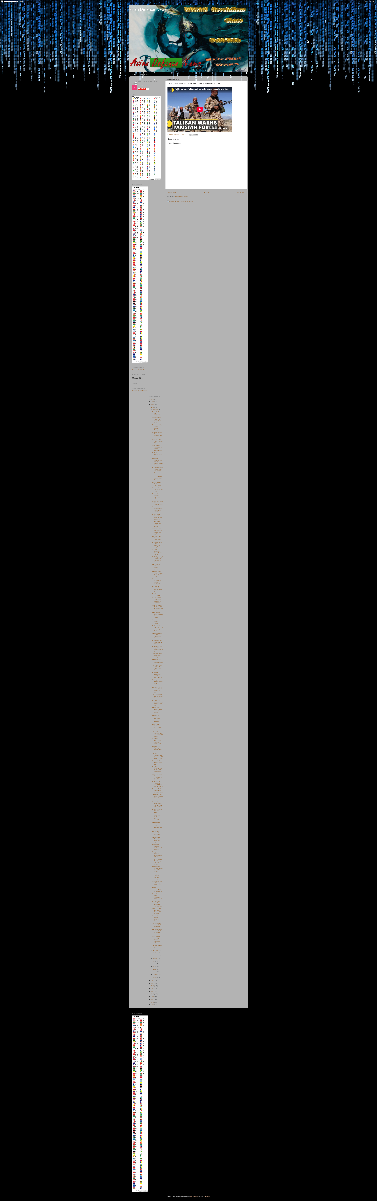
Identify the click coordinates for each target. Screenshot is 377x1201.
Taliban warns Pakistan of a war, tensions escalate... (156, 524)
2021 (152, 407)
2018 (152, 986)
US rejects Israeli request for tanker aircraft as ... (157, 648)
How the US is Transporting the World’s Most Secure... (157, 869)
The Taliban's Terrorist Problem (155, 621)
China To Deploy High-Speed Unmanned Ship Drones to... (157, 911)
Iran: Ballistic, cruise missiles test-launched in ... (157, 588)
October (155, 953)
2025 (152, 399)
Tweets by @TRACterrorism (139, 391)
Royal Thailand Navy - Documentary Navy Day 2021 (157, 896)
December (156, 409)
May (154, 966)
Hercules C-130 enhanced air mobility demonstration (157, 675)
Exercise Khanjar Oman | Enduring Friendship (157, 918)
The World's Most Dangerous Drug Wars (157, 696)
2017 (152, 988)
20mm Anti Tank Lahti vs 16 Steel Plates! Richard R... (157, 797)
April (154, 969)
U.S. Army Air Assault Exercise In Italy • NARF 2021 (157, 703)
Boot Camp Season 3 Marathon (157, 594)
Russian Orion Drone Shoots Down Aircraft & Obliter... (157, 516)
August (155, 958)
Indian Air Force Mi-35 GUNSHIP (156, 413)
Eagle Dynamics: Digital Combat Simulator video (157, 454)
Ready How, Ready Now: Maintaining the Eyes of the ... (157, 776)
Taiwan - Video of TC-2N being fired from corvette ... (157, 861)
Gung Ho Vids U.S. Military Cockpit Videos (157, 441)
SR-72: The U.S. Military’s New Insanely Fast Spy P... (157, 531)
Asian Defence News (148, 9)
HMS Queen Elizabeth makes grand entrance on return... (157, 726)
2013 (152, 999)
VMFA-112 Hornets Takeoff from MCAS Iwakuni (157, 710)
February (155, 974)
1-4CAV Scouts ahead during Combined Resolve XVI (156, 741)
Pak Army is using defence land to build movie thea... (157, 931)
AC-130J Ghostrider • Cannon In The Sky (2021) (157, 552)
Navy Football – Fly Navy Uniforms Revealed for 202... (156, 940)
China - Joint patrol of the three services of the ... (157, 502)
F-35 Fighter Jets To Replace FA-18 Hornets (157, 642)
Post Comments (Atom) (181, 196)
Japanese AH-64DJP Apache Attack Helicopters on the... (157, 825)
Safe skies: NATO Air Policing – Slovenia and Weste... (157, 635)
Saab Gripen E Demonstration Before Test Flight (157, 839)
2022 (152, 404)
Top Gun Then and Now (157, 946)
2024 (152, 402)
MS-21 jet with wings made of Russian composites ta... (157, 447)
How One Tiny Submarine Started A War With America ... (157, 783)
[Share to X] (193, 135)
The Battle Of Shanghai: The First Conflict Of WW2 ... (157, 733)
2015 (152, 994)
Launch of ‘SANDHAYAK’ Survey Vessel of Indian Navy (157, 804)
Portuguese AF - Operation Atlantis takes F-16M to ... (157, 854)
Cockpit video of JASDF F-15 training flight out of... (156, 420)
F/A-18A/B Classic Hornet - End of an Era (157, 762)
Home (134, 74)
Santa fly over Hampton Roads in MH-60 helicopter (157, 682)
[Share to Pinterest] (197, 135)
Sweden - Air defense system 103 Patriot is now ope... (157, 509)
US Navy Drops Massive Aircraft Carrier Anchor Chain (157, 574)
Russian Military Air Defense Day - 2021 (157, 489)
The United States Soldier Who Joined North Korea (157, 667)
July (154, 961)
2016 (152, 991)
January (155, 977)
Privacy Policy (144, 74)
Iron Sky (154, 887)
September (156, 956)
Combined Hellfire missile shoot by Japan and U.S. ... (157, 790)
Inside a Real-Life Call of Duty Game (157, 810)
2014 (152, 996)
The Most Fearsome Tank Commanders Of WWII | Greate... (157, 756)
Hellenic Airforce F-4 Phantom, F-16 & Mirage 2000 (157, 628)
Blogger (207, 1196)
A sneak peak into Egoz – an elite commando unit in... (157, 477)
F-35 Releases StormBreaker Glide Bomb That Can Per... (157, 903)
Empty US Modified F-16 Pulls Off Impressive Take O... (157, 462)
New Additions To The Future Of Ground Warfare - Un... (157, 607)
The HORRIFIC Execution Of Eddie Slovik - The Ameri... (157, 600)
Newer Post (171, 192)
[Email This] (190, 135)
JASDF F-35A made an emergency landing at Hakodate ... (156, 718)
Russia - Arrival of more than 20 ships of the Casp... (157, 496)
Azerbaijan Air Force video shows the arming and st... (157, 876)
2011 (152, 1005)
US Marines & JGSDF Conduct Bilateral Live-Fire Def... (157, 615)
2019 (152, 983)
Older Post (241, 192)
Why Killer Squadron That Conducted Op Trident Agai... (157, 769)
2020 (152, 980)
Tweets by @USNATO (138, 370)
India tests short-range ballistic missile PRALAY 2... (156, 581)
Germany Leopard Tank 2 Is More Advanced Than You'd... (157, 434)
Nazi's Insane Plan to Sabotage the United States (157, 882)
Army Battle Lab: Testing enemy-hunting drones (157, 655)
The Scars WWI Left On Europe (157, 890)
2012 (152, 1002)
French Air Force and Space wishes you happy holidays (157, 544)
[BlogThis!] (191, 135)
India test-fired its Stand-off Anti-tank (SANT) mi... (157, 689)
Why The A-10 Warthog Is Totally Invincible (156, 817)
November (156, 950)
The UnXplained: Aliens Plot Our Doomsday (157, 924)
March (155, 972)
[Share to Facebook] (195, 135)
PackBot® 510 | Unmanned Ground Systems (157, 660)
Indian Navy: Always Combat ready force (157, 832)
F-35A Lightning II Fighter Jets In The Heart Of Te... (157, 470)
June (154, 964)
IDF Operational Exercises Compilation (156, 537)
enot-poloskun (194, 1196)
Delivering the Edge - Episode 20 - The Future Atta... (157, 748)
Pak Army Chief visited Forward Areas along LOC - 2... (157, 566)
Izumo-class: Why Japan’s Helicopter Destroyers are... (157, 427)
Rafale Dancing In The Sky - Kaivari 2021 (157, 483)
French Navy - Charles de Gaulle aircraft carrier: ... (157, 847)
